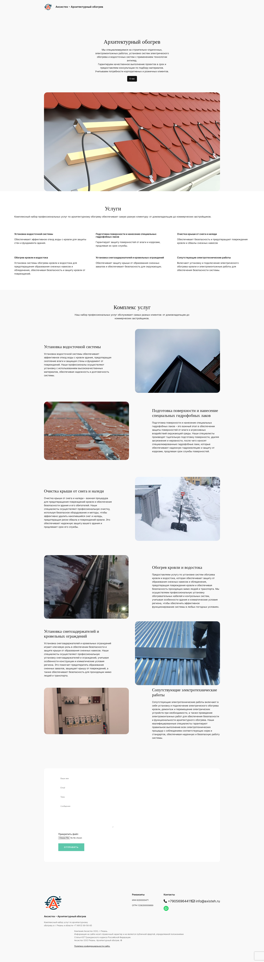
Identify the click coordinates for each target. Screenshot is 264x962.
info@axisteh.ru (207, 901)
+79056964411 (179, 901)
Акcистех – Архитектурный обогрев (79, 6)
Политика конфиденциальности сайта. (92, 946)
